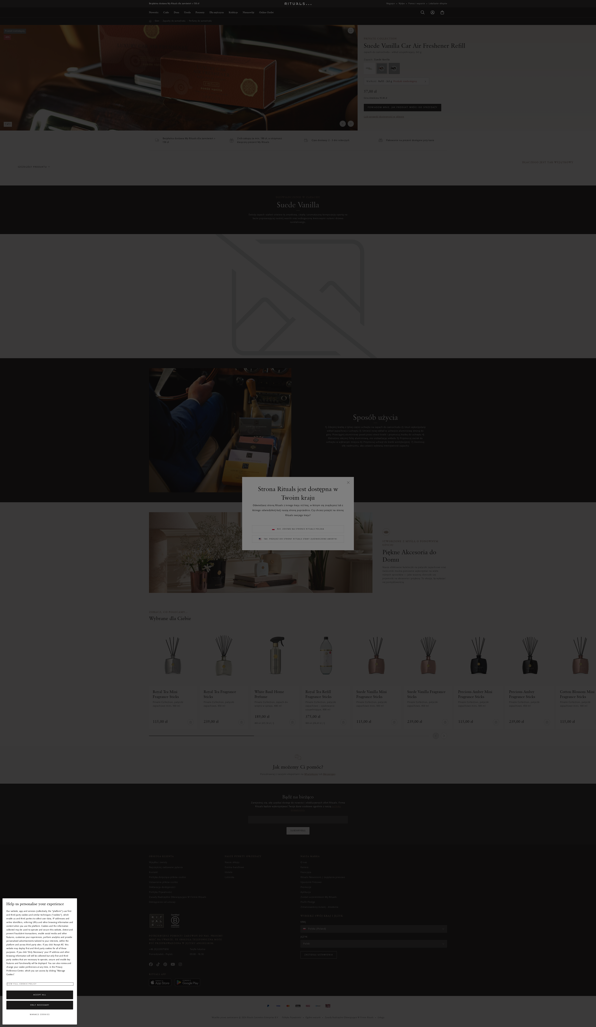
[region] (39, 961)
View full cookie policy (22, 984)
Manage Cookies (40, 1015)
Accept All (39, 995)
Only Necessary (39, 1005)
